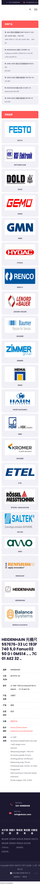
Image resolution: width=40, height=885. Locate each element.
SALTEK (20, 532)
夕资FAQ (5, 847)
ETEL (20, 483)
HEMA (20, 385)
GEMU (20, 214)
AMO (20, 551)
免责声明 (5, 851)
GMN (20, 238)
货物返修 (12, 843)
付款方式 (34, 839)
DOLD (20, 189)
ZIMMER (20, 360)
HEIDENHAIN (20, 600)
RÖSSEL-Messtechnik (20, 507)
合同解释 (12, 839)
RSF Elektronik (20, 165)
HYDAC (20, 263)
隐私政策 (5, 843)
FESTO (20, 140)
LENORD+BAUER (20, 312)
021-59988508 (14, 2)
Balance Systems (20, 625)
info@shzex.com (32, 2)
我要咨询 (13, 721)
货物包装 (19, 843)
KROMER (20, 458)
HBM (20, 434)
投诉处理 (27, 843)
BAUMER (20, 336)
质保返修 (27, 839)
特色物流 (19, 847)
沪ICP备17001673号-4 (21, 873)
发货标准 (19, 839)
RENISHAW (20, 576)
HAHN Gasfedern (20, 409)
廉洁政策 (5, 839)
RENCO (20, 287)
